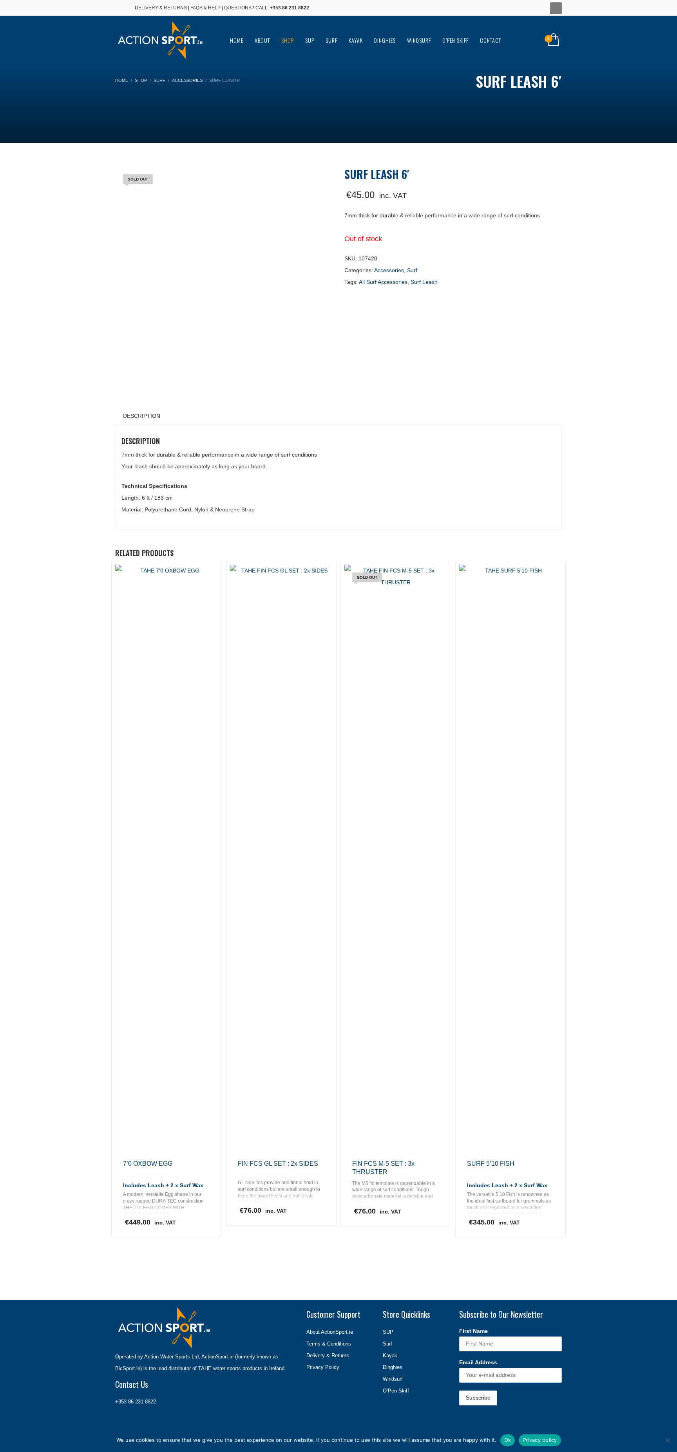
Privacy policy (540, 1440)
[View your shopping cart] (553, 40)
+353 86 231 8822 (135, 1402)
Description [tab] (141, 416)
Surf (412, 270)
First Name (473, 1331)
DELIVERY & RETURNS (161, 8)
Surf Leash (424, 282)
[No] (667, 1440)
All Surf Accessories (383, 282)
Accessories (389, 270)
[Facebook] (121, 8)
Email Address (478, 1362)
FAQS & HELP (205, 8)
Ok (507, 1440)
